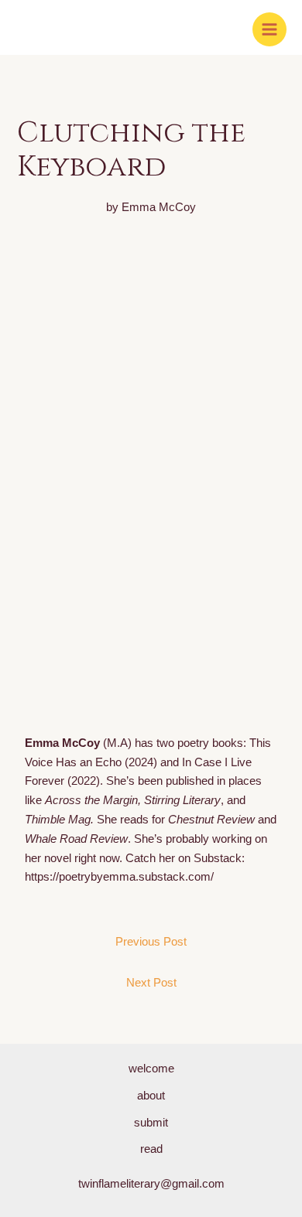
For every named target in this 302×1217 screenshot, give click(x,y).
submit (151, 1122)
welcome (151, 1068)
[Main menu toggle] (269, 29)
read (151, 1149)
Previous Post (151, 942)
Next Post (151, 983)
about (151, 1095)
